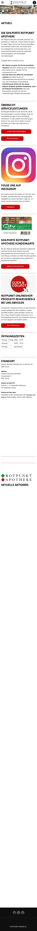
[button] (14, 912)
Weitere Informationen (15, 266)
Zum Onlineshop (13, 325)
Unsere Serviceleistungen (16, 131)
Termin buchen (12, 138)
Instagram (10, 207)
